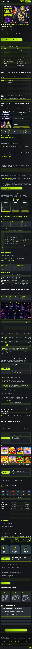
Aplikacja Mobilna (6, 63)
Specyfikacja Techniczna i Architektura (9, 50)
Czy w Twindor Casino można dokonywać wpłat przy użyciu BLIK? (12, 611)
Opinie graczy (6, 65)
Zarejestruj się (28, 1)
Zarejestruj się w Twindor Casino (11, 188)
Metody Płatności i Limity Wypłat (8, 61)
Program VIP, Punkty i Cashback (8, 55)
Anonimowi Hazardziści (21, 641)
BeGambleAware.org (12, 641)
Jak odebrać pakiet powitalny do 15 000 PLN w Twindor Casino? (12, 608)
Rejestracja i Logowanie (7, 52)
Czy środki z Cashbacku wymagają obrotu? (9, 617)
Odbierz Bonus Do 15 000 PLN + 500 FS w (16, 630)
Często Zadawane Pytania (7, 67)
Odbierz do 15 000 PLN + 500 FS (11, 39)
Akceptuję (29, 647)
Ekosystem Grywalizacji (7, 57)
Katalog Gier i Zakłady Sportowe (8, 59)
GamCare (16, 641)
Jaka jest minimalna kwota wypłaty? (8, 623)
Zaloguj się (22, 1)
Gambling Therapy (27, 641)
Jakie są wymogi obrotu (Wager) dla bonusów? (9, 614)
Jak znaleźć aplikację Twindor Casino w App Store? (10, 620)
